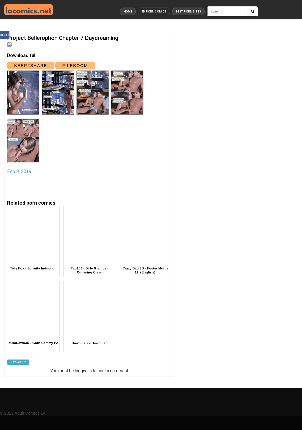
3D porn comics (154, 11)
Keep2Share (30, 65)
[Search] (252, 11)
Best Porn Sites (188, 11)
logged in (83, 370)
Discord (4, 35)
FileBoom (75, 65)
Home (128, 11)
